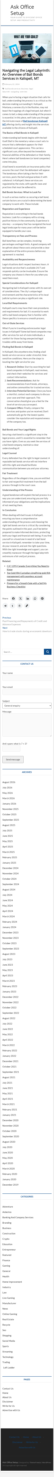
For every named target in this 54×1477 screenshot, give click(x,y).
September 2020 (10, 1136)
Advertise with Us (11, 1410)
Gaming (6, 1265)
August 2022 (8, 1018)
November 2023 (10, 937)
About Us (7, 1397)
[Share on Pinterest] (42, 598)
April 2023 (7, 975)
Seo (4, 1330)
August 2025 (8, 825)
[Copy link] (27, 606)
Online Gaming (9, 1314)
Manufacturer (9, 1303)
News (5, 1308)
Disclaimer (7, 1401)
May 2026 (7, 793)
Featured (6, 1255)
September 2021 (10, 1072)
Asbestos (7, 1212)
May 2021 (7, 1093)
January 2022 (9, 1055)
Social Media (8, 1340)
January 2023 (9, 991)
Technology (8, 1357)
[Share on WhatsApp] (35, 598)
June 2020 (7, 1152)
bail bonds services (13, 89)
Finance (6, 1260)
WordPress (46, 1462)
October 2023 (9, 943)
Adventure (7, 1206)
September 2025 (10, 819)
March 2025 (8, 852)
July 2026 (7, 787)
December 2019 (10, 1184)
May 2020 (7, 1157)
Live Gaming (8, 1298)
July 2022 (7, 1023)
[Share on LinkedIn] (28, 598)
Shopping (6, 1335)
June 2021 (7, 1088)
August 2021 (8, 1077)
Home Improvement (12, 1281)
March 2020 (8, 1168)
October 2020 (9, 1131)
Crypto (5, 1238)
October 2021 (9, 1066)
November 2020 (10, 1125)
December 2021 (10, 1061)
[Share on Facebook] (13, 598)
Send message (13, 759)
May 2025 (7, 841)
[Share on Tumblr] (12, 606)
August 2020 (8, 1141)
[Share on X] (20, 598)
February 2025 (9, 857)
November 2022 (10, 1002)
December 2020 (10, 1120)
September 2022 (10, 1013)
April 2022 (7, 1039)
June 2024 (7, 900)
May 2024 (7, 905)
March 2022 (8, 1045)
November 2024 (10, 873)
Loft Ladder (8, 1367)
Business (24, 89)
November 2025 (10, 809)
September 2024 (10, 884)
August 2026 (8, 782)
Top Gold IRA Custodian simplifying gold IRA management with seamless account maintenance (28, 576)
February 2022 (9, 1050)
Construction (8, 1233)
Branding (6, 1222)
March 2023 (8, 980)
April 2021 (7, 1098)
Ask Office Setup (22, 10)
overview (23, 92)
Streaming (7, 1351)
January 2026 (9, 803)
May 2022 (7, 1034)
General (6, 1271)
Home (5, 1393)
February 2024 (9, 921)
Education (7, 1244)
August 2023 (8, 954)
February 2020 (9, 1174)
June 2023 (7, 964)
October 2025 (9, 814)
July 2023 (7, 959)
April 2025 (7, 846)
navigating (15, 92)
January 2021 (9, 1115)
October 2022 (9, 1007)
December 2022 (10, 997)
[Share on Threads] (19, 606)
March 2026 (8, 798)
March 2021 (8, 1104)
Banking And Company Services (17, 1217)
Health (5, 1276)
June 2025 (7, 835)
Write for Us (8, 1406)
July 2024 (7, 895)
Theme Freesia (35, 1462)
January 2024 (9, 927)
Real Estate (8, 1319)
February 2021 (9, 1109)
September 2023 (10, 948)
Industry (6, 1287)
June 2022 (7, 1029)
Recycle (6, 1324)
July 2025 (7, 830)
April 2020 (7, 1163)
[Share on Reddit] (5, 606)
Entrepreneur (9, 1249)
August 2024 (8, 889)
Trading (6, 1362)
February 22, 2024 (12, 84)
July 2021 (7, 1082)
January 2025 (9, 862)
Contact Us (8, 1388)
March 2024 (8, 916)
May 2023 (7, 970)
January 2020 (9, 1179)
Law (4, 1292)
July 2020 (7, 1147)
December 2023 (10, 932)
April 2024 (7, 911)
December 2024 (10, 868)
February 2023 (9, 986)
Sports (5, 1346)
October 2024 (9, 878)
